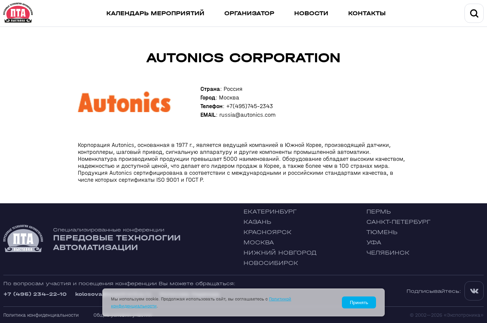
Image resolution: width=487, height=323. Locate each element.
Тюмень (382, 232)
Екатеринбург (270, 211)
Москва (259, 242)
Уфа (373, 242)
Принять (359, 302)
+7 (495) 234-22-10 (35, 294)
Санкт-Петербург (398, 222)
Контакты (367, 13)
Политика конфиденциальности (41, 315)
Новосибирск (271, 263)
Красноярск (268, 232)
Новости (311, 13)
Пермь (378, 211)
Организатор (249, 13)
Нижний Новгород (280, 252)
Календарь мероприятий (155, 13)
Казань (257, 222)
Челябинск (387, 252)
